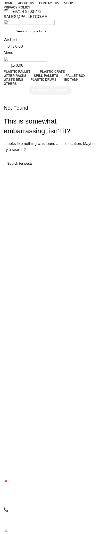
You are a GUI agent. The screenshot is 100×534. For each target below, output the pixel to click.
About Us (11, 389)
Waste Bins (62, 424)
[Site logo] (29, 22)
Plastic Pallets (14, 416)
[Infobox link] (50, 11)
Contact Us (12, 397)
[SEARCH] (90, 163)
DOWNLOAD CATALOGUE (50, 90)
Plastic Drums (64, 433)
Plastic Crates (14, 424)
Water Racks (13, 433)
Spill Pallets (62, 416)
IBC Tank (60, 441)
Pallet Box (11, 441)
